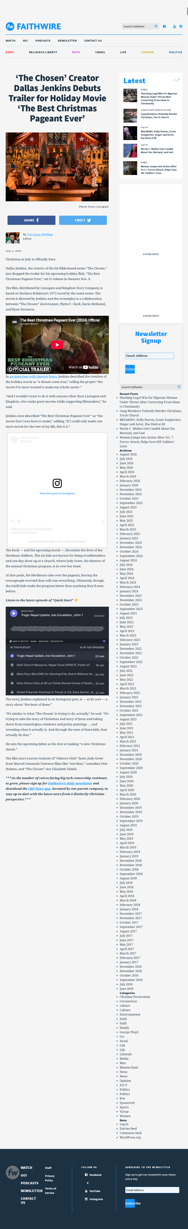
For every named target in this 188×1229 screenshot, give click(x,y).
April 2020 (127, 790)
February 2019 (130, 852)
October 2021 (129, 710)
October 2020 (129, 763)
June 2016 (126, 989)
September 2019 (131, 821)
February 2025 (130, 534)
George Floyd (129, 1032)
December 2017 (131, 913)
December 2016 (131, 966)
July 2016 (126, 984)
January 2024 (129, 591)
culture (125, 1005)
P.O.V (123, 1085)
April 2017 (127, 949)
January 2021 (129, 750)
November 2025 (131, 494)
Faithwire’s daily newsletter (70, 783)
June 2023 (126, 622)
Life (123, 52)
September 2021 (131, 715)
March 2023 (128, 635)
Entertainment (130, 1014)
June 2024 (126, 569)
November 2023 (131, 600)
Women (125, 1116)
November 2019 (131, 812)
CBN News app (39, 789)
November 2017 (131, 918)
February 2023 (130, 640)
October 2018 (129, 869)
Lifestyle (126, 1054)
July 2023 (126, 618)
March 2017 (128, 953)
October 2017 (129, 922)
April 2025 (127, 525)
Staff (48, 1168)
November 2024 (131, 547)
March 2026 (128, 476)
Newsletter (67, 40)
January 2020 (129, 803)
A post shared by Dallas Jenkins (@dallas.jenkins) (57, 541)
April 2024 (127, 578)
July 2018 (126, 883)
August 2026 (128, 454)
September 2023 (131, 609)
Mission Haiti (129, 1067)
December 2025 (131, 489)
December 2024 (131, 542)
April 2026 (127, 472)
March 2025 (128, 529)
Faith (76, 52)
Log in (124, 1124)
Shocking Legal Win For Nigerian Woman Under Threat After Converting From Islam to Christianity (150, 402)
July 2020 (126, 777)
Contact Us (93, 40)
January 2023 (129, 644)
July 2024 (126, 565)
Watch (11, 40)
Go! (25, 40)
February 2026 (130, 481)
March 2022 (128, 688)
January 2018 (129, 909)
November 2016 (131, 971)
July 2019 (126, 830)
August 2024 (128, 560)
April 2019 (127, 843)
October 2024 (129, 551)
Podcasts (42, 40)
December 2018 (131, 860)
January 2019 (129, 856)
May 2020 (126, 785)
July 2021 (126, 724)
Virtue (124, 1111)
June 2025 (126, 516)
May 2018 (126, 891)
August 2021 (128, 719)
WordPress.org (130, 1137)
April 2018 (127, 896)
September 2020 (131, 768)
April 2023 (127, 631)
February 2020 (130, 799)
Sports (124, 1107)
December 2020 (131, 754)
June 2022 (126, 675)
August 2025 (128, 507)
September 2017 (131, 927)
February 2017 (130, 958)
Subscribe (130, 369)
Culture (125, 1010)
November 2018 (131, 865)
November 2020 (131, 759)
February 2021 (130, 746)
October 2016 (129, 975)
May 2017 (126, 944)
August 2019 (128, 825)
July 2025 (126, 512)
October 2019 (129, 816)
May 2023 (126, 626)
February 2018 (130, 905)
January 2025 (129, 538)
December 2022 (131, 648)
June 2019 (126, 834)
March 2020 (128, 794)
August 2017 (128, 931)
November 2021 (131, 706)
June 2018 (126, 887)
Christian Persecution (135, 997)
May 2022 (126, 679)
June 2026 (126, 463)
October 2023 (129, 604)
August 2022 (128, 666)
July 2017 (126, 936)
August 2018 (128, 878)
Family (124, 1028)
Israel (100, 52)
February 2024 (130, 587)
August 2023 (128, 613)
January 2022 (129, 697)
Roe (122, 1098)
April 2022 (127, 684)
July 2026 (126, 459)
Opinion (147, 52)
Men (123, 1063)
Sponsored (127, 1103)
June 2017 (126, 940)
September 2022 (131, 662)
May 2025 (126, 520)
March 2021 (128, 741)
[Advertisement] (152, 228)
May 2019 (126, 838)
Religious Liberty (43, 52)
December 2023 (131, 595)
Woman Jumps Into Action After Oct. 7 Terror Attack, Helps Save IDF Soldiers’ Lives (147, 442)
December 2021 (131, 701)
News (10, 52)
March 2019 (128, 847)
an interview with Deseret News (33, 376)
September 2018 (131, 874)
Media (124, 1058)
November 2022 (131, 653)
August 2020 (128, 772)
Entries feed (128, 1128)
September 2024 (131, 556)
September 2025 (131, 503)
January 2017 (129, 962)
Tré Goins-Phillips (40, 234)
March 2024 (128, 582)
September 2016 (131, 980)
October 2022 (129, 657)
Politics (175, 52)
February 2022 (130, 693)
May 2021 (126, 732)
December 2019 (131, 807)
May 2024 (126, 573)
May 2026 (126, 467)
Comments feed (131, 1133)
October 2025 (129, 498)
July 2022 (126, 671)
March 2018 (128, 900)
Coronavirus (128, 1001)
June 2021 (126, 728)
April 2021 (127, 737)
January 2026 (129, 485)
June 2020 (126, 781)
